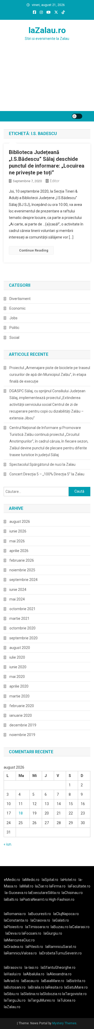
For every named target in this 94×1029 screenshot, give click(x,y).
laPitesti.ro (34, 947)
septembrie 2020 (23, 638)
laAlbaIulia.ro (33, 974)
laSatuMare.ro (76, 987)
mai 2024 (17, 599)
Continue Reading (33, 250)
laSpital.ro (50, 880)
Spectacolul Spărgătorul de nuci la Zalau (42, 464)
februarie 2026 (21, 560)
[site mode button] (77, 116)
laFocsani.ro (31, 933)
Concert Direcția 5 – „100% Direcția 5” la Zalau (46, 474)
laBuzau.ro (60, 927)
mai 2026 (17, 541)
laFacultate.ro (79, 886)
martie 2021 (19, 618)
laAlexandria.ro (59, 974)
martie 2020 (19, 696)
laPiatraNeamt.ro (34, 899)
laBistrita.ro (76, 981)
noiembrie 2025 (22, 570)
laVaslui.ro (13, 974)
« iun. (8, 844)
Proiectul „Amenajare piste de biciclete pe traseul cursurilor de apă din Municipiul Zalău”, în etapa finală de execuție (49, 374)
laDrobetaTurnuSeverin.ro (60, 953)
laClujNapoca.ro (66, 914)
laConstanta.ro (16, 920)
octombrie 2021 (22, 609)
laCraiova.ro (40, 920)
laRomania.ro (15, 914)
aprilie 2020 (18, 686)
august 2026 (19, 521)
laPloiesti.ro (13, 927)
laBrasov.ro (13, 967)
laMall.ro (26, 886)
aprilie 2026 (18, 551)
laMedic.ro (31, 880)
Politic (14, 328)
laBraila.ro (36, 987)
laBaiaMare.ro (52, 981)
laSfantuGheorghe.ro (58, 967)
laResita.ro (54, 987)
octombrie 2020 (22, 628)
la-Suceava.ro (16, 893)
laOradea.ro (13, 947)
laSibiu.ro (11, 994)
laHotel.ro (68, 880)
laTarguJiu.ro (16, 1000)
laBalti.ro (11, 899)
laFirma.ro (57, 886)
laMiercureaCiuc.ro (19, 940)
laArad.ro (11, 981)
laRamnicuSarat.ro (60, 947)
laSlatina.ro (30, 994)
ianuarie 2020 (20, 715)
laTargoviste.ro (74, 994)
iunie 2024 (17, 589)
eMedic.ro (12, 880)
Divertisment (20, 299)
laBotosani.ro (15, 987)
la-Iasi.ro (31, 967)
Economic (17, 308)
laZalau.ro (47, 30)
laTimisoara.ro (37, 927)
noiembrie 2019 (22, 735)
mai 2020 (17, 677)
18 (21, 813)
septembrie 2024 (23, 580)
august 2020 (19, 648)
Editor (55, 181)
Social (14, 337)
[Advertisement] (47, 82)
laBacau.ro (30, 981)
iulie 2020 (17, 657)
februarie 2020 (21, 706)
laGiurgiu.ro (54, 933)
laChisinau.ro (72, 893)
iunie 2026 (17, 531)
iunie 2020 (17, 667)
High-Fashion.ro (61, 899)
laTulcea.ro (66, 1000)
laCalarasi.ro (79, 927)
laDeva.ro (13, 933)
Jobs (13, 318)
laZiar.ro (42, 886)
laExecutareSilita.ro (44, 893)
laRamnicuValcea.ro (20, 953)
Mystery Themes (64, 1023)
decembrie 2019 (22, 725)
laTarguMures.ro (41, 1000)
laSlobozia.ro (50, 994)
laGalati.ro (60, 920)
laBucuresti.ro (39, 914)
